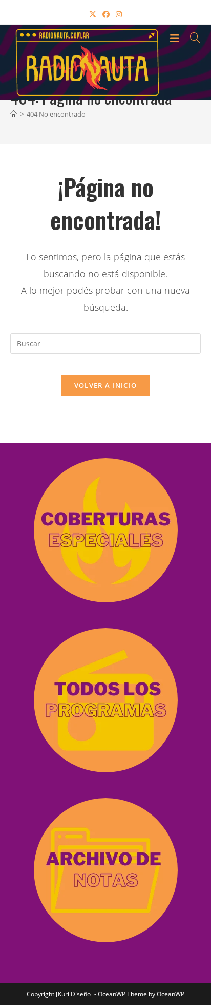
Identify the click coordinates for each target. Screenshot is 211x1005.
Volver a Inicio (105, 385)
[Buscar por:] (191, 37)
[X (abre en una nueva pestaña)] (92, 14)
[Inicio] (13, 114)
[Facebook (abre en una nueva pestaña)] (106, 14)
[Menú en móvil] (176, 37)
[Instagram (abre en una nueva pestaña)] (119, 14)
